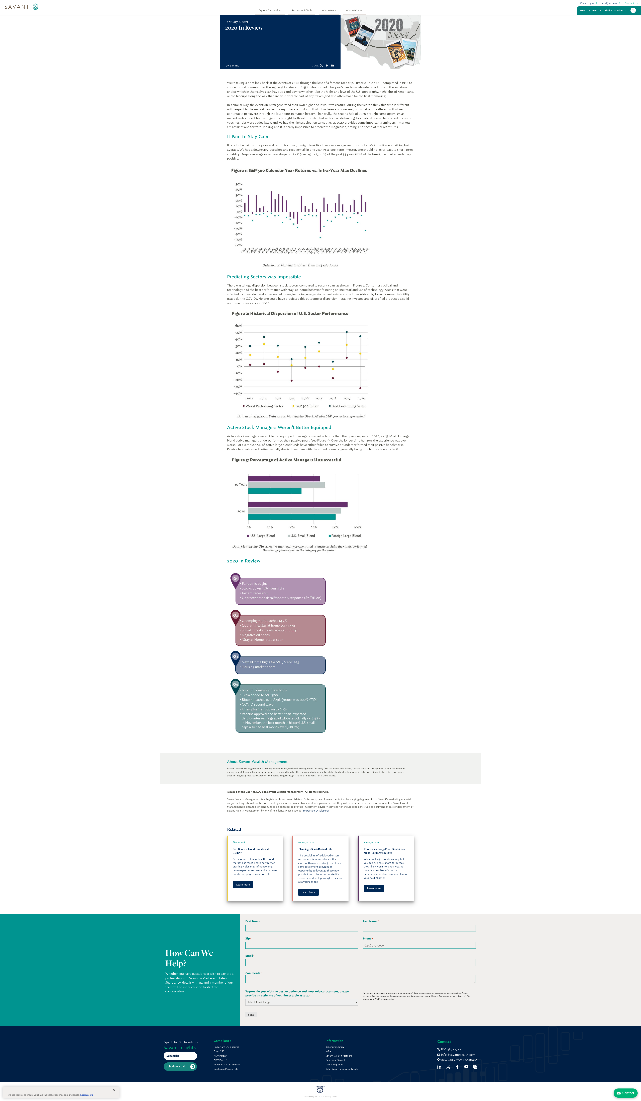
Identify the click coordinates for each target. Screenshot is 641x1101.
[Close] (114, 1090)
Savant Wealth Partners (339, 1055)
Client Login (587, 3)
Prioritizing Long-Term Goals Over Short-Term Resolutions (384, 850)
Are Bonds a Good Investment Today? (251, 850)
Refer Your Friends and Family (342, 1068)
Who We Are (329, 10)
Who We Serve (354, 10)
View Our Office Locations (458, 1060)
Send (251, 1014)
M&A (328, 1051)
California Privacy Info (226, 1068)
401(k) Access (609, 3)
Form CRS (219, 1051)
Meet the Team (588, 10)
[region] (61, 1092)
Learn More (243, 884)
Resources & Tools (302, 10)
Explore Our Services (270, 10)
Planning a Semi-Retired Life (315, 849)
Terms (334, 1097)
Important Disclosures (316, 810)
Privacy (328, 1097)
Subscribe (172, 1056)
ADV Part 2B (220, 1060)
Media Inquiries (334, 1064)
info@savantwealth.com (458, 1055)
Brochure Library (335, 1046)
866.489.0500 (450, 1049)
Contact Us (631, 3)
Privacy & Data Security (227, 1064)
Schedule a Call (175, 1066)
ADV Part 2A (220, 1055)
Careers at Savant (335, 1060)
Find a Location (614, 10)
